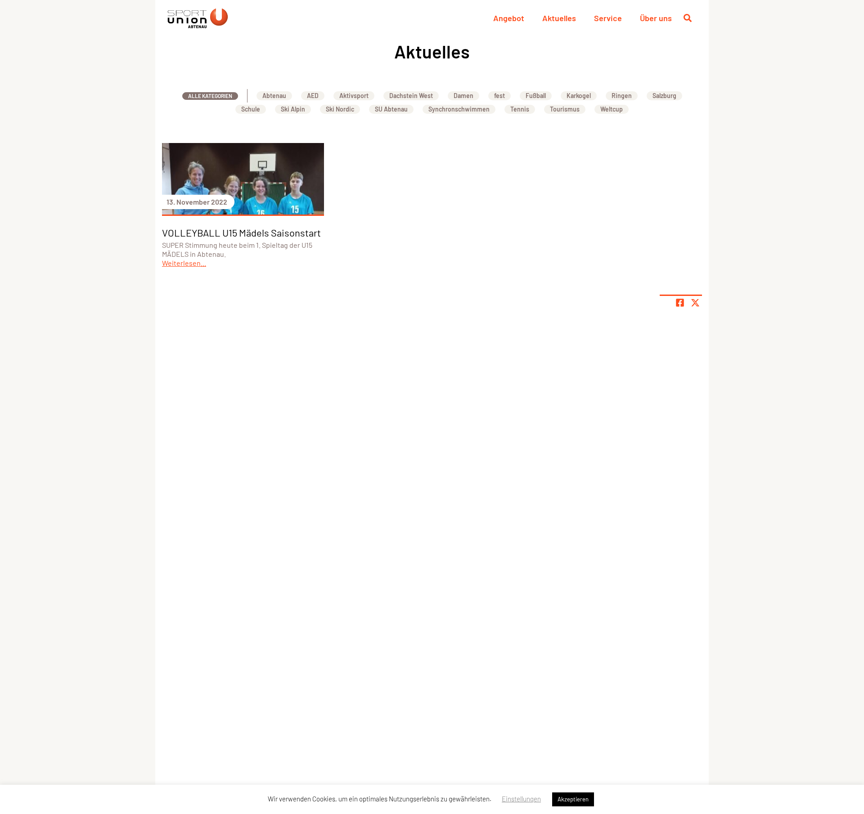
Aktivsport (354, 95)
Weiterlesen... (184, 263)
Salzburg (664, 95)
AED (313, 95)
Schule (250, 109)
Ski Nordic (340, 109)
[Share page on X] (695, 302)
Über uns (656, 18)
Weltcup (611, 109)
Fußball (536, 95)
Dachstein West (411, 95)
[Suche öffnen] (688, 18)
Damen (463, 95)
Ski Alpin (293, 109)
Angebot (508, 18)
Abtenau (274, 95)
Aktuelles (559, 18)
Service (608, 18)
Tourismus (565, 109)
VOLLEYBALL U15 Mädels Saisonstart (241, 232)
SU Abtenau (391, 109)
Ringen (622, 95)
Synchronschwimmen (459, 109)
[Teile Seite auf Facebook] (680, 302)
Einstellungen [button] (521, 799)
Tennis (519, 109)
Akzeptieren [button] (573, 799)
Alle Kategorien (210, 96)
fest (499, 95)
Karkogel (579, 95)
